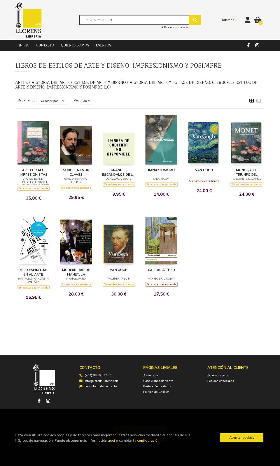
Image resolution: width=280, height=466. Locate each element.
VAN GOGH (204, 170)
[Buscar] (195, 20)
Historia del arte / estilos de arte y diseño (79, 82)
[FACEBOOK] (248, 45)
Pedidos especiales (220, 381)
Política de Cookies (156, 392)
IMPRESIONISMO (161, 170)
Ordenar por (27, 100)
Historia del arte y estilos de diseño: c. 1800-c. (181, 82)
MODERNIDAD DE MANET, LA (76, 272)
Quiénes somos (218, 375)
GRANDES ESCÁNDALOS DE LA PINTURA (118, 172)
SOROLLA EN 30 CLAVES (76, 172)
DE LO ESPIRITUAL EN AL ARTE (33, 272)
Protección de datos (157, 386)
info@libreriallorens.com (102, 381)
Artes (22, 82)
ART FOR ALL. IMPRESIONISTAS (33, 172)
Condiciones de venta (158, 381)
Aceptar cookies (241, 437)
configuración (148, 440)
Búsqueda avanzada (176, 27)
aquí (111, 440)
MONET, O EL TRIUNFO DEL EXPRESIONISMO (246, 172)
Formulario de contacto (101, 386)
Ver (76, 100)
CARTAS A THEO (161, 270)
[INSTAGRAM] (257, 45)
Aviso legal (151, 375)
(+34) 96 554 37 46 (98, 375)
